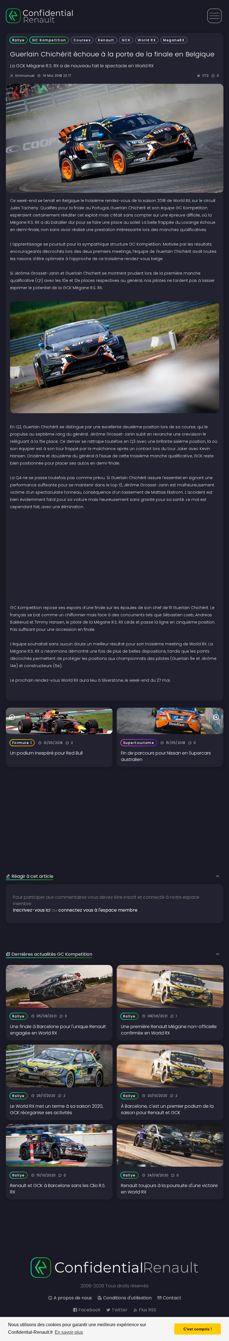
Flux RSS (147, 1310)
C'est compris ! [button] (197, 1329)
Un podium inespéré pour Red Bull (46, 753)
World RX (147, 40)
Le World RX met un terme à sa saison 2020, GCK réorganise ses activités (56, 1109)
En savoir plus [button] (69, 1332)
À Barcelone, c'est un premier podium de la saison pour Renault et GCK (167, 1109)
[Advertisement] (114, 806)
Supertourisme (138, 742)
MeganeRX (174, 40)
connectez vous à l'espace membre (97, 910)
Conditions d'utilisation (127, 1298)
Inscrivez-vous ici (31, 910)
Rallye (18, 40)
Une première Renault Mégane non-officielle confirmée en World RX (169, 1029)
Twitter (120, 1310)
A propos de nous (73, 1298)
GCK (126, 40)
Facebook (89, 1310)
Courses (82, 40)
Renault (106, 40)
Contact (172, 1298)
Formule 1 (22, 742)
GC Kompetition (49, 40)
